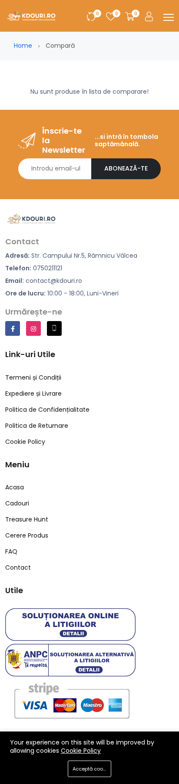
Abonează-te (126, 168)
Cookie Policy (81, 750)
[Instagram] (33, 328)
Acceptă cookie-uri (92, 768)
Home (23, 45)
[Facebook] (12, 328)
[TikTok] (54, 328)
